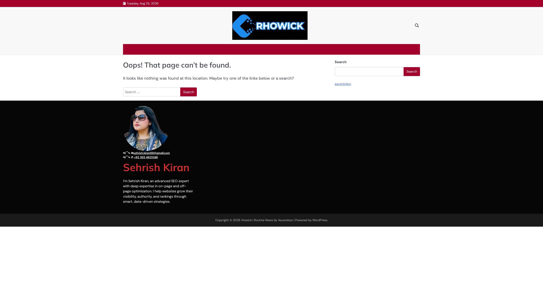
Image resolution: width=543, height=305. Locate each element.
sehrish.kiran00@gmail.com (151, 153)
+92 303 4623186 (146, 157)
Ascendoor (285, 220)
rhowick (246, 220)
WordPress (319, 220)
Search (341, 62)
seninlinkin (343, 84)
